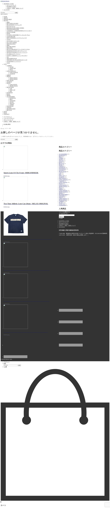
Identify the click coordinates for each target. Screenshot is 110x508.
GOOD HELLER (11, 36)
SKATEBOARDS (11, 108)
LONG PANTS (13, 84)
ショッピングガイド (9, 118)
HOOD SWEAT (14, 79)
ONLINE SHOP (8, 19)
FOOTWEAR (10, 106)
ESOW (8, 33)
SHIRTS (9, 75)
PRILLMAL (10, 48)
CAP (11, 88)
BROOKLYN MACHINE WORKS (15, 28)
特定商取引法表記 (11, 6)
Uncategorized (62, 205)
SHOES (8, 95)
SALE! (5, 111)
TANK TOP (13, 68)
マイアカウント (8, 116)
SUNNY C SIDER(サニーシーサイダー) (17, 55)
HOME (5, 16)
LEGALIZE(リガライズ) (13, 41)
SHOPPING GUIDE (9, 3)
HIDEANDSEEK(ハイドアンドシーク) (17, 38)
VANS (8, 63)
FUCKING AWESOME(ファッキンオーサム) (18, 35)
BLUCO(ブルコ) (11, 26)
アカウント (7, 362)
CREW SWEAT (13, 77)
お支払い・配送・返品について (15, 8)
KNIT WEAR (10, 80)
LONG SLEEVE (14, 72)
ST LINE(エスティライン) (13, 54)
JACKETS (9, 81)
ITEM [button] (5, 64)
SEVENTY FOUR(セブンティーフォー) (17, 52)
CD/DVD (9, 107)
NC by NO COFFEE (12, 42)
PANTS (8, 83)
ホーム (2, 128)
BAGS (8, 94)
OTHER (12, 104)
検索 (16, 12)
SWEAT (9, 76)
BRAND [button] (6, 20)
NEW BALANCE (11, 44)
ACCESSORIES (11, 96)
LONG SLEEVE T (11, 71)
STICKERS (12, 100)
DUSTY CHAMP (11, 32)
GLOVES (61, 170)
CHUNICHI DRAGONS (13, 29)
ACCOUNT (7, 9)
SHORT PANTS (14, 86)
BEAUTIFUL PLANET (12, 23)
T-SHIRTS (9, 65)
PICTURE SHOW (11, 46)
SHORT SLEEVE (63, 191)
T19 (8, 57)
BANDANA (13, 98)
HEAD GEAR (10, 87)
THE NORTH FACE (12, 58)
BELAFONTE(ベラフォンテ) (14, 25)
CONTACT (6, 114)
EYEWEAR (10, 92)
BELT (11, 99)
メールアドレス (63, 213)
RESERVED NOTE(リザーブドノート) (17, 51)
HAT (11, 91)
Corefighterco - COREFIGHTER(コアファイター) (19, 30)
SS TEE (11, 67)
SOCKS (12, 102)
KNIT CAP (12, 90)
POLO (11, 69)
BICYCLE (9, 110)
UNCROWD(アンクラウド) (14, 61)
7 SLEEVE (12, 73)
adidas (8, 22)
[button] (4, 14)
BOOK (60, 165)
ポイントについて (11, 5)
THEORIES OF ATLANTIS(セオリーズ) (17, 60)
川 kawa (9, 39)
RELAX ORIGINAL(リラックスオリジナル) (18, 49)
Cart (5, 366)
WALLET (12, 103)
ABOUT (6, 18)
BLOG (5, 112)
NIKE (8, 45)
